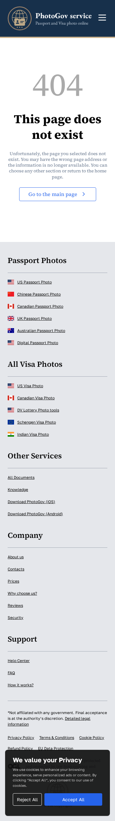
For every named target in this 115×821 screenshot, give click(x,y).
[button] (102, 17)
